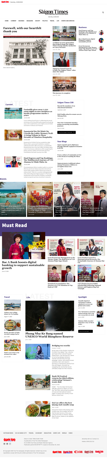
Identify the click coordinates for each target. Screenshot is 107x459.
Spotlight (82, 297)
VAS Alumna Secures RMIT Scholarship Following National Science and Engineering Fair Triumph (89, 286)
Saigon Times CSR (65, 102)
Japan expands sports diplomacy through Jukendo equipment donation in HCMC (69, 146)
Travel (7, 297)
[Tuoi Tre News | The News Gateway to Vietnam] (5, 2)
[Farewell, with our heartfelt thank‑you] (26, 50)
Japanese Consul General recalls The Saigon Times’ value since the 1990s (64, 70)
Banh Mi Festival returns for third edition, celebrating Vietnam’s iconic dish (63, 379)
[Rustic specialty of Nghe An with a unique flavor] (12, 325)
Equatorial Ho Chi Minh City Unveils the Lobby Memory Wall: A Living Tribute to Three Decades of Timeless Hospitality (38, 134)
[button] (103, 12)
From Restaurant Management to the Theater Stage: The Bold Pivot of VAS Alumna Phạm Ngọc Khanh (88, 48)
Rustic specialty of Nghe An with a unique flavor (12, 333)
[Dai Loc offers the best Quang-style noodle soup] (37, 409)
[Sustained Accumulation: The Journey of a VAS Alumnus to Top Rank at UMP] (61, 273)
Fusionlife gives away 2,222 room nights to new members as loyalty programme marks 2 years (38, 112)
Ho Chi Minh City (21, 433)
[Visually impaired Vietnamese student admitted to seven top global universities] (100, 303)
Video (70, 433)
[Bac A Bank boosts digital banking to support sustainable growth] (101, 40)
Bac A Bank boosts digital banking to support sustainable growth (87, 40)
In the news (55, 66)
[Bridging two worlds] (37, 351)
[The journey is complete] (64, 84)
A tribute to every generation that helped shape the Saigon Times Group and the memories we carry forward (64, 45)
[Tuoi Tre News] (9, 439)
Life (28, 297)
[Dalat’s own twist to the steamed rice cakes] (12, 345)
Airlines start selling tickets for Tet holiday (11, 313)
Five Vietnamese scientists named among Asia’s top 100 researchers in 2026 (86, 313)
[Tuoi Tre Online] (57, 452)
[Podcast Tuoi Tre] (99, 452)
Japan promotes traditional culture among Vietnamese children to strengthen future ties (68, 165)
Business (83, 27)
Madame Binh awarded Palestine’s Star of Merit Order (86, 322)
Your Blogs (62, 141)
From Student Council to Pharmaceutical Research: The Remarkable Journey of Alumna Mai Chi (66, 209)
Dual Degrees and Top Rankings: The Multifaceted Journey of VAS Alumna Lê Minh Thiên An (87, 32)
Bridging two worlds (61, 346)
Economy (39, 433)
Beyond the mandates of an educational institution (66, 106)
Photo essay (56, 40)
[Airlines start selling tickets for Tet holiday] (12, 305)
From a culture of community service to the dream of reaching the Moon (69, 155)
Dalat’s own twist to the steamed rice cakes (11, 353)
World (64, 433)
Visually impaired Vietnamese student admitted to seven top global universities (85, 303)
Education (47, 433)
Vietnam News (8, 433)
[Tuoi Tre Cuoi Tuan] (89, 452)
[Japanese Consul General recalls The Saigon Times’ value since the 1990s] (64, 59)
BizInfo (3, 179)
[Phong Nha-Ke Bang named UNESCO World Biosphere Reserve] (49, 316)
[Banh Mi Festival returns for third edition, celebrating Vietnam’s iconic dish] (37, 382)
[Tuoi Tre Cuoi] (78, 451)
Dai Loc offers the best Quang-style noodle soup (63, 404)
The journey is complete (61, 93)
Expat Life (56, 433)
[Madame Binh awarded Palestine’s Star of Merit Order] (100, 323)
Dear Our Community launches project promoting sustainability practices (67, 124)
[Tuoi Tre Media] (68, 451)
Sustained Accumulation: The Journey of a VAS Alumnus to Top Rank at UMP (92, 210)
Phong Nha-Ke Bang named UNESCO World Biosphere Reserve (49, 335)
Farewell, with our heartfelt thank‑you (22, 30)
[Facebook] (10, 444)
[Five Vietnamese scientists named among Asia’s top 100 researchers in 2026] (100, 314)
